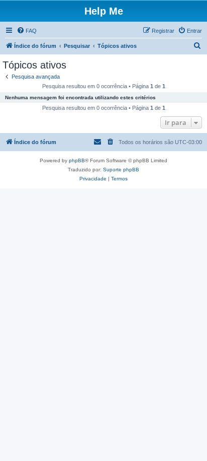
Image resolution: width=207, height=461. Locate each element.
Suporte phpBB (121, 169)
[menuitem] (27, 31)
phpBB (77, 160)
